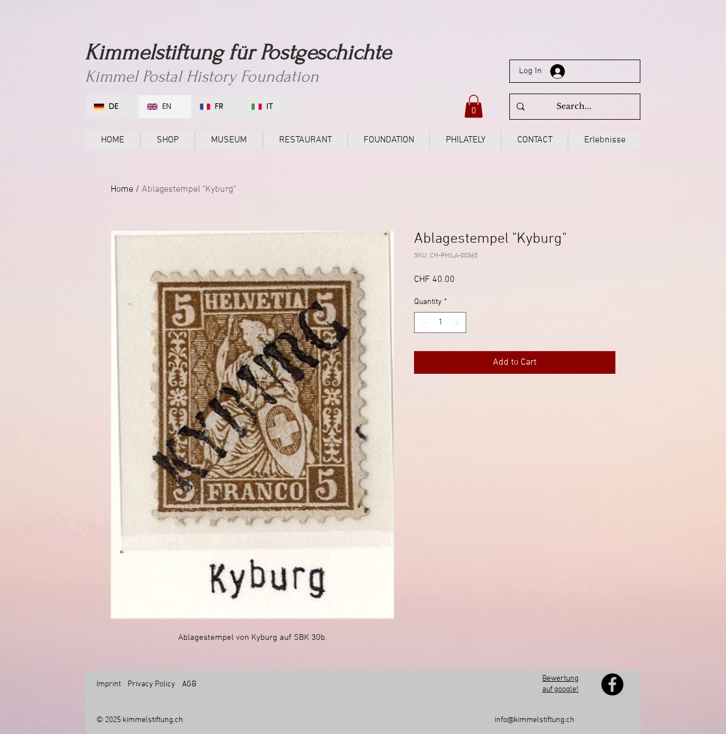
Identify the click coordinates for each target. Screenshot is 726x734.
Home (122, 189)
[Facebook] (612, 684)
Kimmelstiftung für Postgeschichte (238, 52)
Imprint (108, 684)
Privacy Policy (151, 684)
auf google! (560, 689)
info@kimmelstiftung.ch (535, 720)
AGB (189, 684)
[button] (473, 106)
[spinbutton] (440, 322)
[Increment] (457, 322)
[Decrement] (423, 322)
